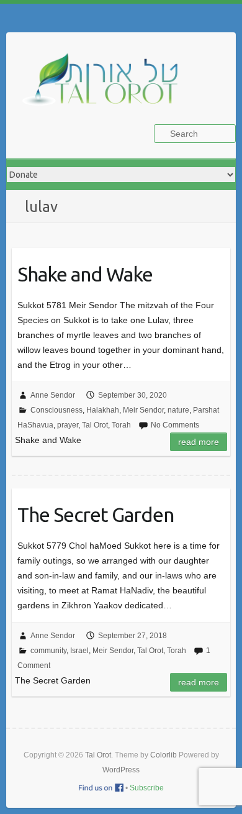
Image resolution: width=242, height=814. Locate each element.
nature (178, 410)
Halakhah (102, 410)
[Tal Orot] (105, 86)
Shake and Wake (85, 274)
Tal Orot (95, 425)
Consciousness (56, 410)
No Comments (175, 425)
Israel (79, 650)
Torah (121, 425)
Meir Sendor (143, 410)
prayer (67, 425)
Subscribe (147, 788)
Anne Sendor (52, 395)
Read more (198, 442)
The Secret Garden (95, 514)
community (48, 650)
